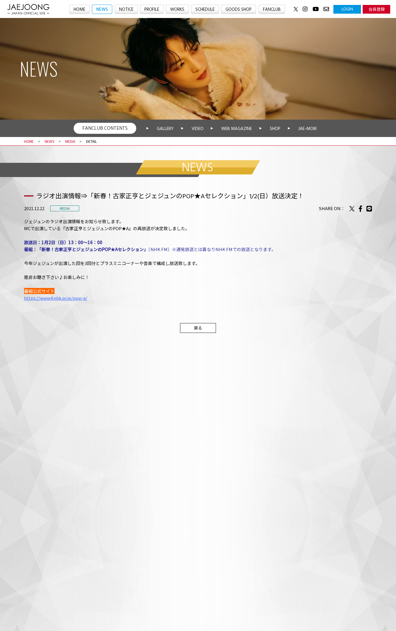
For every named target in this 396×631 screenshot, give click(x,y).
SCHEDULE (205, 9)
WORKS (177, 9)
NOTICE (126, 9)
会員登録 (376, 9)
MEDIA (70, 141)
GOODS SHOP (239, 9)
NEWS (102, 9)
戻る (198, 328)
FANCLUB (272, 9)
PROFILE (151, 9)
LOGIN (347, 9)
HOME (79, 9)
